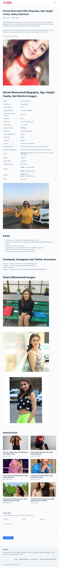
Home (16, 559)
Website (42, 519)
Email (24, 519)
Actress (13, 17)
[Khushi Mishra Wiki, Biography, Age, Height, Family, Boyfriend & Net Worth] (15, 489)
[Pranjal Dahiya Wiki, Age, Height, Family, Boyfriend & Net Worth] (43, 466)
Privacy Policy (34, 559)
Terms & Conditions (24, 559)
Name (6, 519)
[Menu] (55, 2)
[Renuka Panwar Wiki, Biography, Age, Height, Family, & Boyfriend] (15, 466)
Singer (17, 17)
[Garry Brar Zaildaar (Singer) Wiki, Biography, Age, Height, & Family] (15, 443)
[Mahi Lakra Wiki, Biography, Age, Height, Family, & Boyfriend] (43, 443)
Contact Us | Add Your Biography (48, 559)
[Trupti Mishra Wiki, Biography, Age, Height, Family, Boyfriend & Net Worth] (43, 489)
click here (19, 554)
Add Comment (8, 524)
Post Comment (8, 537)
